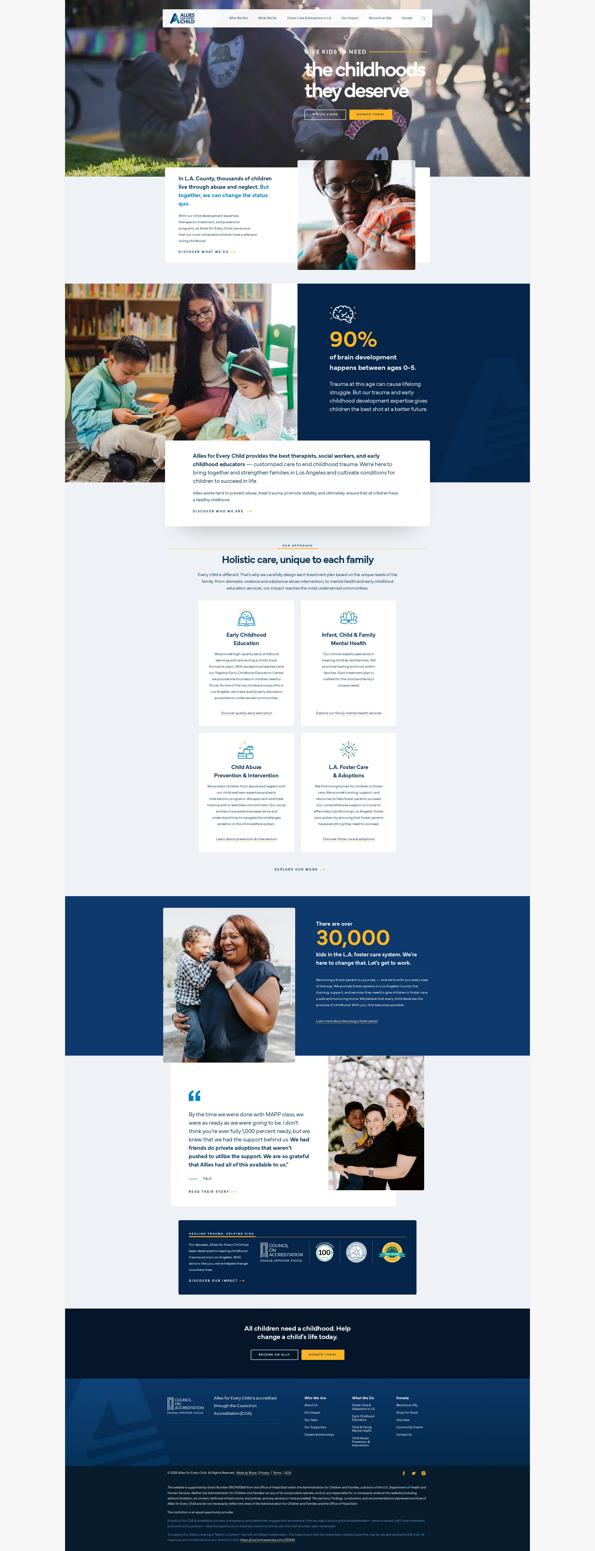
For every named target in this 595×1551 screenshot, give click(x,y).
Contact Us (404, 1435)
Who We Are (238, 18)
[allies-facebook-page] (403, 1473)
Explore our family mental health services (348, 713)
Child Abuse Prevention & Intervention (361, 1442)
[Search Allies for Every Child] (423, 18)
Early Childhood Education (363, 1418)
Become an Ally (380, 18)
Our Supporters (315, 1427)
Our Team (311, 1420)
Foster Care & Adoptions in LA (309, 18)
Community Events (409, 1427)
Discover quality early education (246, 713)
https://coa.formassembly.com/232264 (267, 1540)
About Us (310, 1405)
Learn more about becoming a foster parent (347, 1021)
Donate (407, 18)
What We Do (267, 18)
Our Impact (349, 18)
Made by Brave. (246, 1473)
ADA (288, 1473)
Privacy (264, 1473)
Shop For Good (407, 1413)
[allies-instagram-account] (425, 1473)
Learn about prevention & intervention (246, 839)
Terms (277, 1473)
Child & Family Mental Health (362, 1429)
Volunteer (403, 1420)
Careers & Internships (319, 1435)
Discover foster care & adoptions (349, 839)
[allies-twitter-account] (414, 1473)
